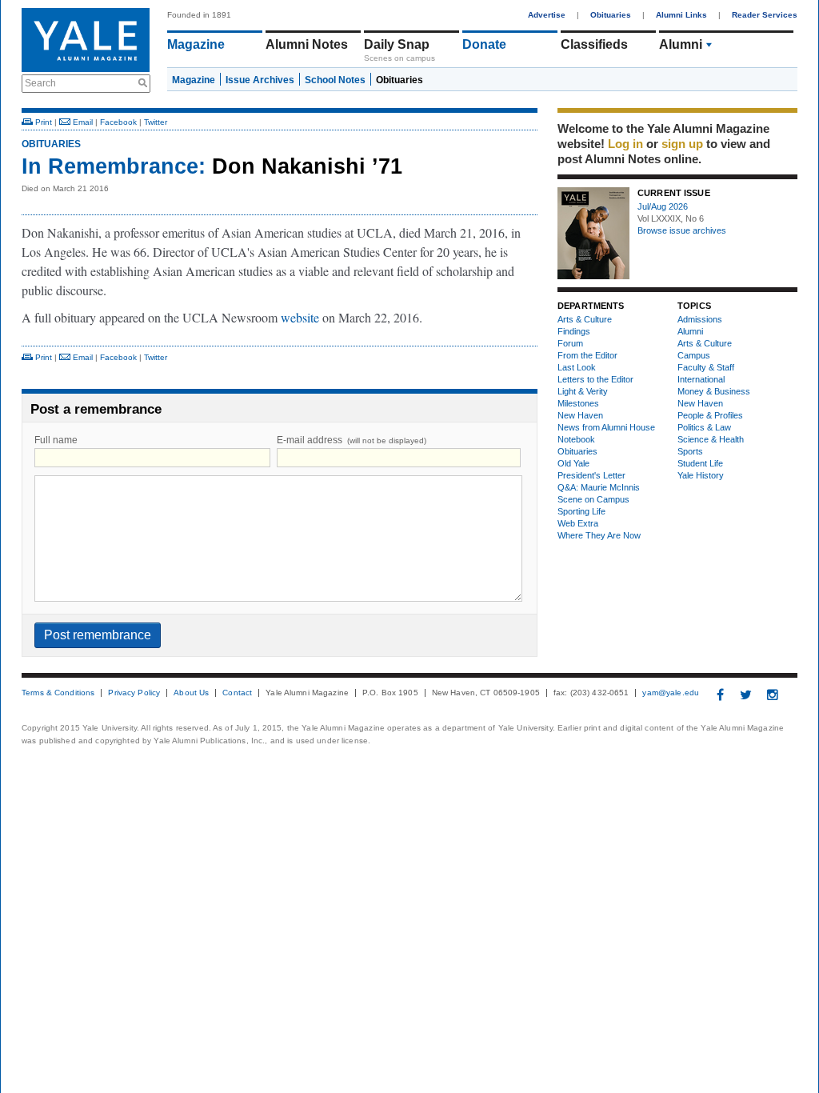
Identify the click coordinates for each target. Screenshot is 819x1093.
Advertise (546, 14)
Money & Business (713, 391)
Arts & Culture (584, 319)
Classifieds (594, 44)
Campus (693, 355)
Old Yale (573, 463)
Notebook (576, 439)
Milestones (578, 403)
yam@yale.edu (670, 693)
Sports (690, 451)
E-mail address (351, 440)
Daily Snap (396, 44)
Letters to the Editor (595, 379)
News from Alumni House (606, 427)
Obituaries (610, 14)
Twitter (155, 122)
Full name (56, 440)
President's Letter (591, 475)
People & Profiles (710, 415)
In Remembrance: (114, 166)
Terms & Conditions (58, 693)
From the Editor (587, 355)
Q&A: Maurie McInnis (598, 487)
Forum (570, 343)
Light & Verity (582, 391)
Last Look (576, 367)
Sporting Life (581, 511)
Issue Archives (260, 80)
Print (42, 122)
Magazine (196, 44)
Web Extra (577, 523)
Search (40, 83)
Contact (237, 693)
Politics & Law (704, 427)
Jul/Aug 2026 (662, 206)
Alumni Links (681, 14)
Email (81, 122)
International (701, 379)
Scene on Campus (593, 499)
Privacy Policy (134, 693)
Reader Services (764, 14)
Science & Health (710, 439)
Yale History (700, 475)
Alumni (680, 44)
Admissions (699, 319)
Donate (484, 44)
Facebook (118, 122)
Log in (625, 143)
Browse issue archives (681, 230)
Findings (573, 331)
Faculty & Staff (705, 367)
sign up (682, 143)
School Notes (335, 80)
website (301, 317)
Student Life (700, 463)
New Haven (580, 415)
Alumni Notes (307, 44)
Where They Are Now (599, 535)
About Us (191, 693)
